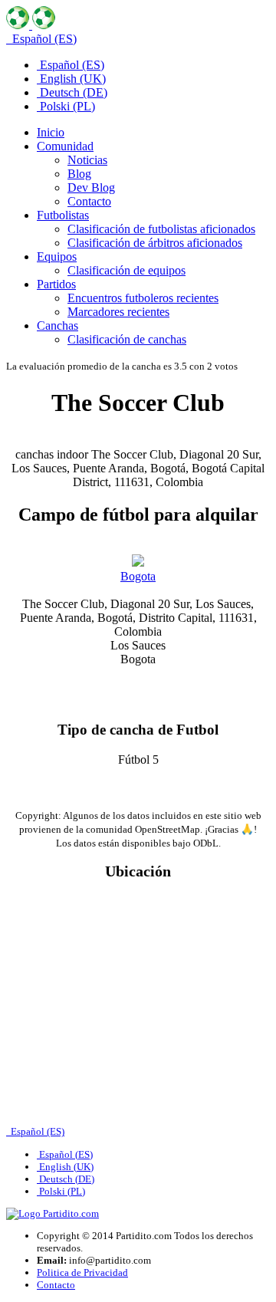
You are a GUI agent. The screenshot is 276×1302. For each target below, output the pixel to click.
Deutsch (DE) (72, 92)
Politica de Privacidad (82, 1272)
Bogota (138, 576)
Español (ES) (43, 38)
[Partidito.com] (30, 24)
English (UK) (71, 78)
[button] (65, 146)
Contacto (56, 1284)
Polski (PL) (66, 106)
